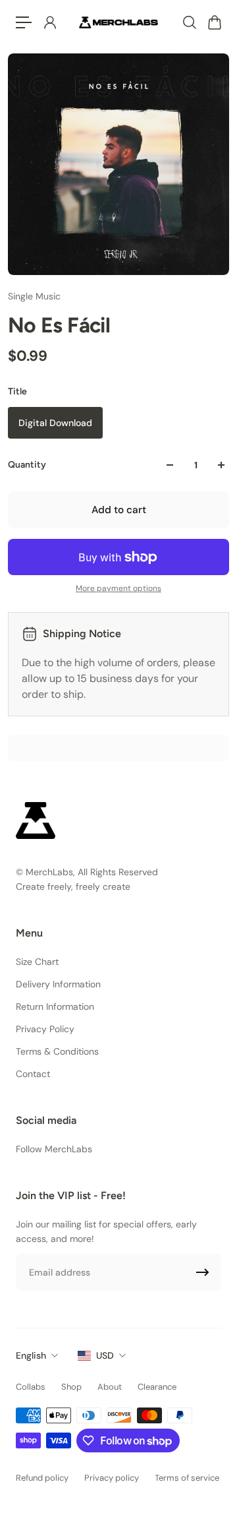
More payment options (118, 588)
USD (105, 1355)
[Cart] (213, 22)
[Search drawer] (188, 22)
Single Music (34, 296)
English (31, 1355)
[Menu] (24, 22)
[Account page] (49, 22)
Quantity (27, 464)
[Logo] (118, 22)
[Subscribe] (202, 1272)
